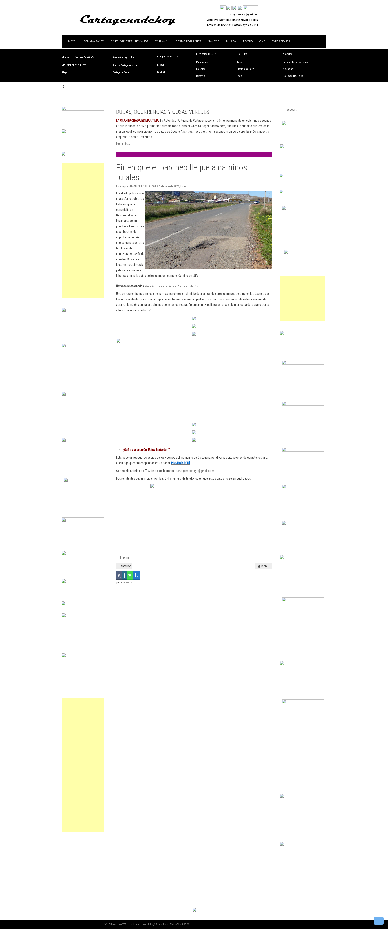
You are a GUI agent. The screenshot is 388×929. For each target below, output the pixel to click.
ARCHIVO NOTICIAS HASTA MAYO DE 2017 (232, 20)
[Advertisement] (83, 230)
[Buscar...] (250, 8)
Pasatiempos (202, 62)
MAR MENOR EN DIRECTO (74, 65)
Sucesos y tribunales (293, 76)
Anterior (125, 566)
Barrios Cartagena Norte (124, 57)
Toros (239, 62)
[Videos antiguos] (240, 8)
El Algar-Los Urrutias (167, 56)
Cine (262, 41)
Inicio (71, 41)
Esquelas (200, 69)
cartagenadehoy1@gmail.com (243, 14)
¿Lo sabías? (288, 69)
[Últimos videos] (234, 8)
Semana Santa (94, 41)
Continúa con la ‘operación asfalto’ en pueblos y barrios (171, 286)
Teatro (248, 41)
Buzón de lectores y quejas (295, 62)
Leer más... (123, 143)
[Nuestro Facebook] (223, 8)
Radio (239, 76)
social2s (129, 582)
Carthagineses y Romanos (129, 41)
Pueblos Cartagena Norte (124, 65)
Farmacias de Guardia (207, 54)
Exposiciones (281, 41)
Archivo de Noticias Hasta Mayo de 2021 (232, 25)
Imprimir (124, 557)
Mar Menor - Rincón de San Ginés (78, 57)
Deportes (200, 76)
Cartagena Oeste (120, 72)
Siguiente (262, 566)
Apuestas (287, 54)
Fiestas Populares (188, 41)
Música (231, 41)
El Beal (160, 64)
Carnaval (162, 41)
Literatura (242, 54)
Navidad (213, 41)
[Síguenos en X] (229, 8)
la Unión (161, 71)
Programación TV (245, 69)
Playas (65, 72)
